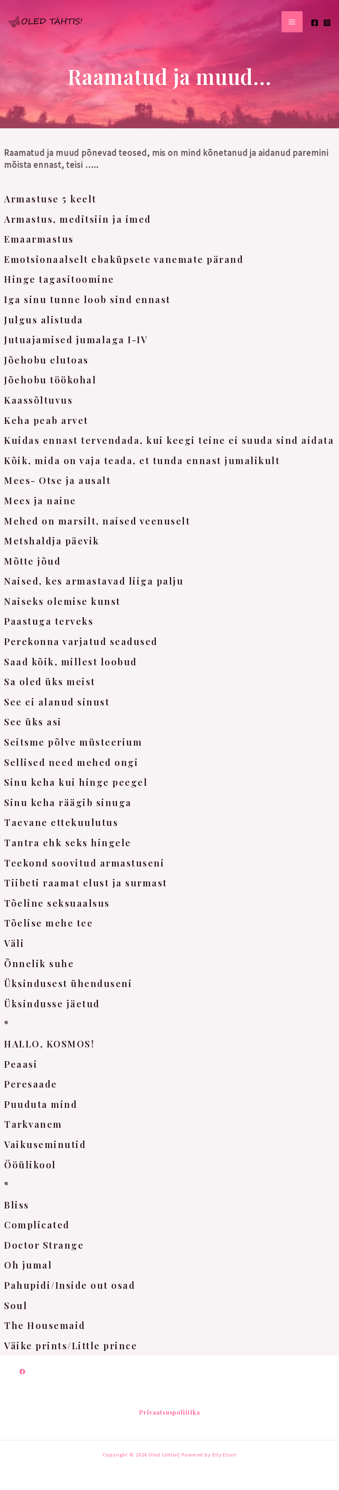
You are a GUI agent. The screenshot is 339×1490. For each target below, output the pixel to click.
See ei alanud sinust (57, 702)
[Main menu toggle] (292, 22)
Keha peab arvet (46, 420)
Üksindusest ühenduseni (68, 983)
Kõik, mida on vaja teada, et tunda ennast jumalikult (142, 460)
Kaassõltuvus (38, 400)
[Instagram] (327, 22)
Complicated (37, 1224)
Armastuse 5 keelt (50, 199)
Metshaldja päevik (52, 540)
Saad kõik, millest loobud (70, 661)
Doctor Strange (44, 1245)
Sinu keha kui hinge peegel (76, 782)
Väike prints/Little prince (70, 1345)
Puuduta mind (40, 1104)
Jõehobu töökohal (50, 379)
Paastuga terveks (48, 621)
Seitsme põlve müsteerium (73, 742)
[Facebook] (314, 22)
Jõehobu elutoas (46, 360)
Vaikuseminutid (45, 1144)
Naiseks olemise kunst (62, 601)
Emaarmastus (39, 239)
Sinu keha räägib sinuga (68, 802)
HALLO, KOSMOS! (49, 1043)
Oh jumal (28, 1265)
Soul (15, 1305)
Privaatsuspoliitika (169, 1412)
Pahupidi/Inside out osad (69, 1285)
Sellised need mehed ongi (71, 762)
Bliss (16, 1205)
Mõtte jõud (32, 561)
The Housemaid (45, 1325)
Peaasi (21, 1064)
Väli (14, 943)
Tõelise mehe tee (48, 923)
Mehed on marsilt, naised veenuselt (97, 521)
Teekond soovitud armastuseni (84, 863)
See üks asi (33, 721)
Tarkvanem (33, 1124)
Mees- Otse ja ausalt (57, 480)
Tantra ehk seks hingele (67, 842)
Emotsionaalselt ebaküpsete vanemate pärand (124, 259)
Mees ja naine (40, 500)
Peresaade (30, 1084)
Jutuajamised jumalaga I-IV (76, 339)
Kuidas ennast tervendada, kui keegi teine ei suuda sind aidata (169, 440)
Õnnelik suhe (39, 963)
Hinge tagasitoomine (59, 279)
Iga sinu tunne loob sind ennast (87, 299)
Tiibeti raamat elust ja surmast (85, 882)
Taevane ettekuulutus (61, 822)
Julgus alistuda (44, 319)
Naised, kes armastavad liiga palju (94, 581)
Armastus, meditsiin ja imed (77, 219)
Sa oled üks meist (49, 681)
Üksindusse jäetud (52, 1003)
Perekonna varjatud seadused (81, 641)
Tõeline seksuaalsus (57, 903)
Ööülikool (30, 1164)
